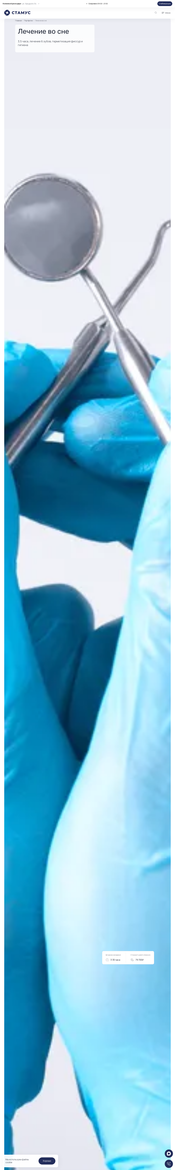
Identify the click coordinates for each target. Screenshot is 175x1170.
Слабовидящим (165, 3)
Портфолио (28, 20)
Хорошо (47, 1160)
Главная (18, 21)
